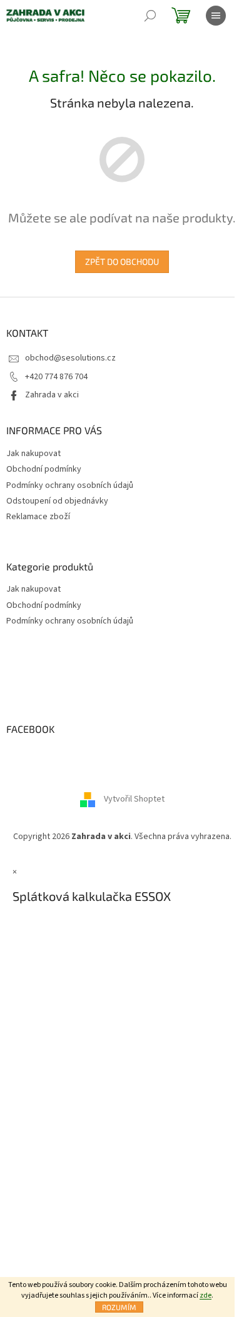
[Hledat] (150, 15)
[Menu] (215, 15)
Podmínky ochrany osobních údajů (69, 485)
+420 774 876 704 (56, 376)
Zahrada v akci (52, 395)
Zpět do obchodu (122, 261)
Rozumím (119, 1307)
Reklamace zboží (38, 516)
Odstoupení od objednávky (57, 501)
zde (205, 1295)
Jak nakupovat (33, 453)
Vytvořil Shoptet (134, 799)
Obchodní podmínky (43, 469)
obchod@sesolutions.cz (70, 358)
